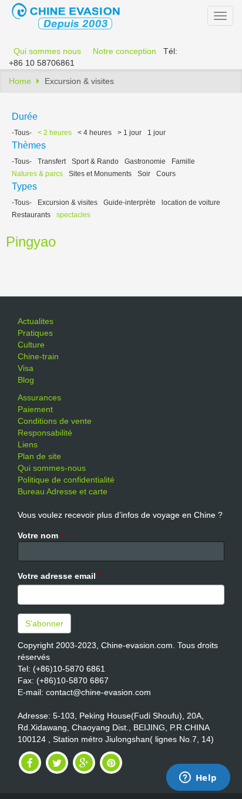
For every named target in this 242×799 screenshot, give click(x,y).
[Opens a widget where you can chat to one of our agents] (198, 778)
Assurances (39, 397)
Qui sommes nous (47, 51)
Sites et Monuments (100, 174)
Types (24, 186)
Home (20, 81)
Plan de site (39, 456)
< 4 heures (95, 133)
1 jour (156, 133)
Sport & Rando (95, 161)
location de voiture (191, 202)
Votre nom (40, 535)
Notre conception (124, 51)
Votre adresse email (59, 576)
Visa (25, 368)
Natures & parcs (37, 174)
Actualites (35, 321)
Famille (183, 161)
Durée (25, 117)
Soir (143, 174)
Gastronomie (145, 161)
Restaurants (31, 215)
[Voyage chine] (72, 15)
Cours (166, 174)
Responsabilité (45, 432)
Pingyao (31, 242)
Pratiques (35, 333)
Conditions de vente (55, 421)
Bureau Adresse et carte (62, 491)
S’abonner (44, 623)
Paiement (35, 409)
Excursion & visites (68, 202)
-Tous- (22, 133)
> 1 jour (129, 133)
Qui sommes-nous (52, 468)
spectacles (73, 215)
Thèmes (29, 145)
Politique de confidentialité (66, 479)
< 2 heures (55, 133)
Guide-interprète (129, 202)
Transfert (52, 161)
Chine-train (38, 356)
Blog (26, 380)
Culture (31, 344)
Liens (28, 444)
